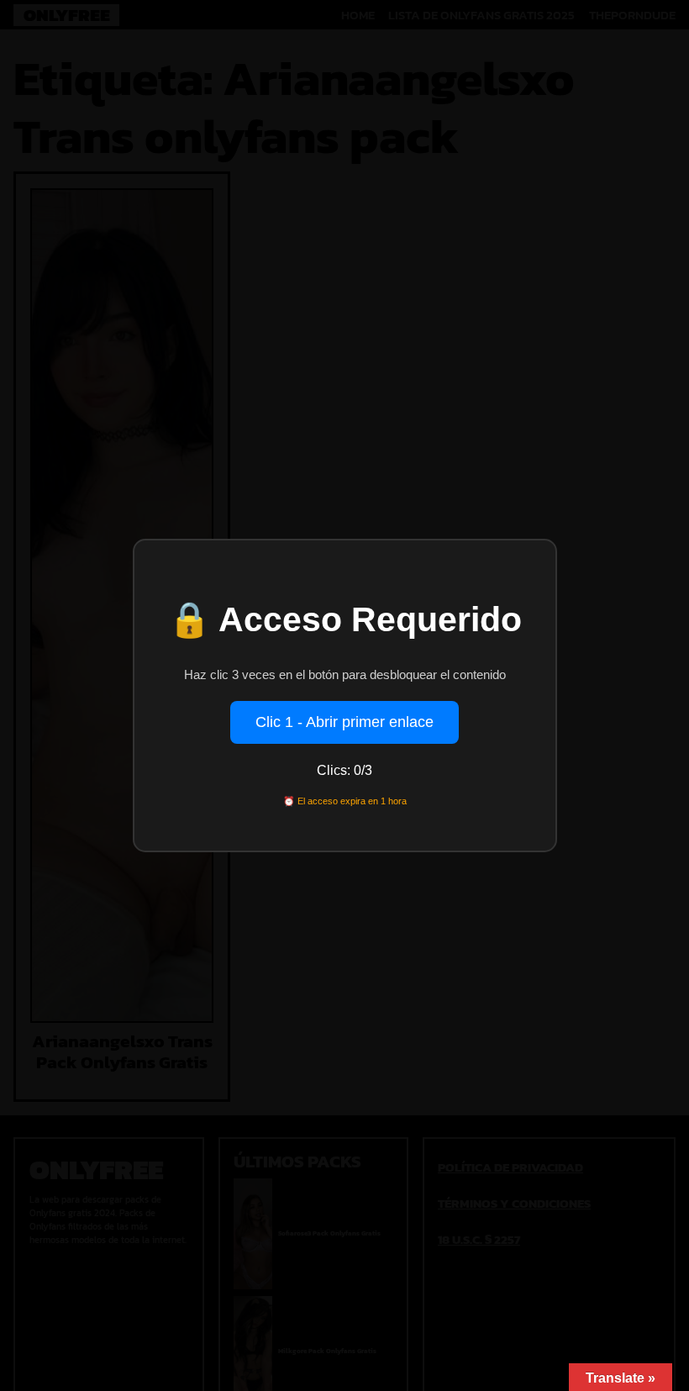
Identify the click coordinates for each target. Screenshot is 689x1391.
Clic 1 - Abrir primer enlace (344, 722)
